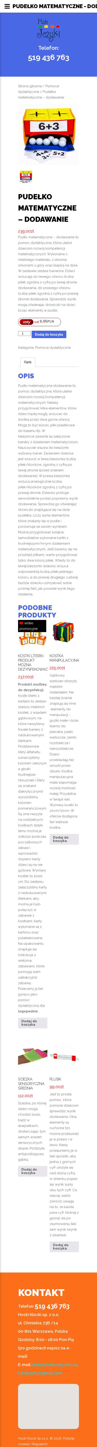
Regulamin (40, 1444)
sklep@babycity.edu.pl (54, 1364)
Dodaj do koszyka (49, 334)
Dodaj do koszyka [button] (29, 1023)
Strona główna (30, 86)
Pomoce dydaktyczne (53, 348)
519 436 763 (48, 57)
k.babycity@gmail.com (40, 1373)
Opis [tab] (28, 362)
